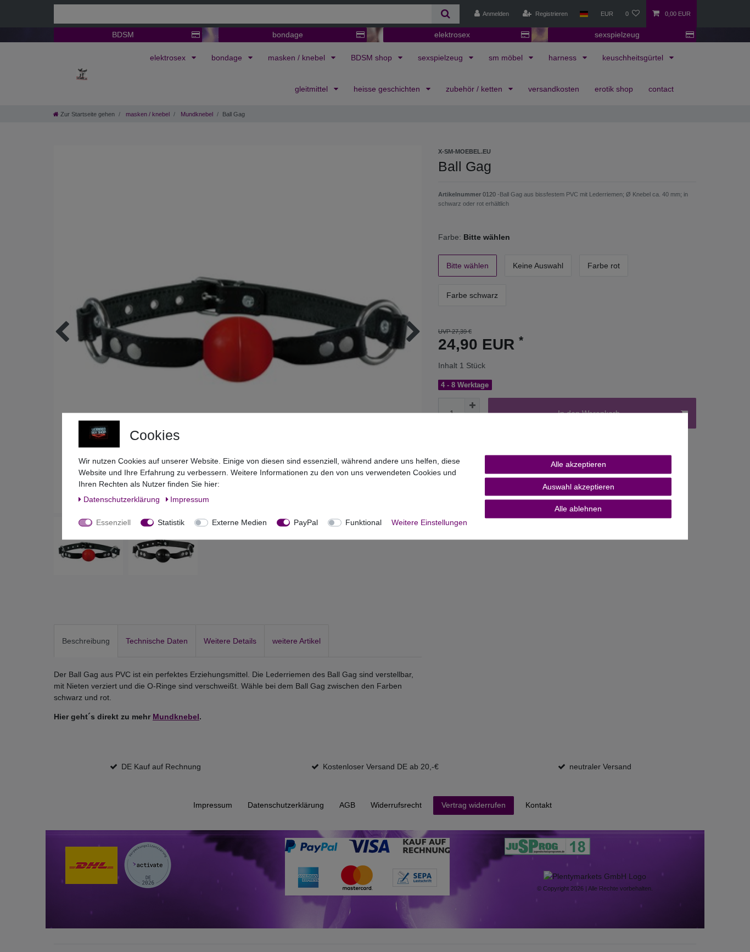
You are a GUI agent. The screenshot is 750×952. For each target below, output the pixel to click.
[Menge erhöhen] (472, 405)
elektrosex (452, 34)
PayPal (306, 521)
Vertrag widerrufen (473, 805)
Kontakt (538, 805)
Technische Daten (157, 640)
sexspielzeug (617, 34)
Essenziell (113, 521)
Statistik (171, 521)
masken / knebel (297, 57)
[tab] (86, 640)
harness (563, 57)
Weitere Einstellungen (429, 521)
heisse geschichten (388, 89)
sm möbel (507, 57)
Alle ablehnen (578, 508)
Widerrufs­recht (396, 805)
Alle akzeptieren (578, 463)
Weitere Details (230, 640)
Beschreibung (86, 640)
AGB (347, 805)
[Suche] (446, 14)
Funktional (363, 521)
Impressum (212, 805)
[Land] (584, 13)
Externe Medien (239, 521)
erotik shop (614, 89)
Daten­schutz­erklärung (286, 805)
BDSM (123, 34)
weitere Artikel (296, 640)
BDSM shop (372, 57)
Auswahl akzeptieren (578, 486)
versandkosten (553, 89)
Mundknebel (196, 114)
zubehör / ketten (475, 89)
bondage (287, 34)
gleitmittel (312, 89)
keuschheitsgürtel (633, 57)
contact (661, 89)
